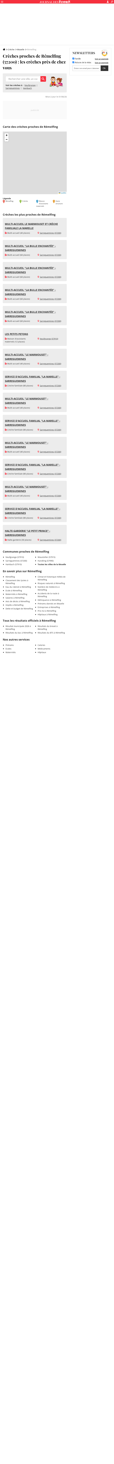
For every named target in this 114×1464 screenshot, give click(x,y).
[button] (6, 135)
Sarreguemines (13, 88)
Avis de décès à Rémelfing (18, 601)
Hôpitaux (42, 652)
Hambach (27, 88)
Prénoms (10, 645)
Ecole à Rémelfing (14, 590)
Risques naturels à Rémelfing (51, 583)
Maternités (11, 652)
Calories (41, 645)
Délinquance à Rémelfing (49, 600)
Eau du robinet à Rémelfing (18, 587)
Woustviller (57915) (46, 557)
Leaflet (63, 193)
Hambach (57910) (14, 564)
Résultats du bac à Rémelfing (19, 632)
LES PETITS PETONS (16, 334)
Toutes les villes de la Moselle (52, 564)
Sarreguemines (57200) (50, 233)
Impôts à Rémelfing (14, 605)
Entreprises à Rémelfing (49, 607)
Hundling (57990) (46, 560)
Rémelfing (10, 576)
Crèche (11, 49)
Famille (77, 59)
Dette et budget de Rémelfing (19, 608)
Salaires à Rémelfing (15, 597)
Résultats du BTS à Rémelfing (51, 632)
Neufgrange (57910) (49, 338)
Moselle (20, 49)
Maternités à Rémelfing (16, 594)
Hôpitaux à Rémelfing (48, 614)
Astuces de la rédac (82, 63)
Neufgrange (30, 85)
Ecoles (8, 648)
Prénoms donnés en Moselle (51, 603)
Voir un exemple (101, 59)
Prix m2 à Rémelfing (47, 611)
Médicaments (44, 648)
